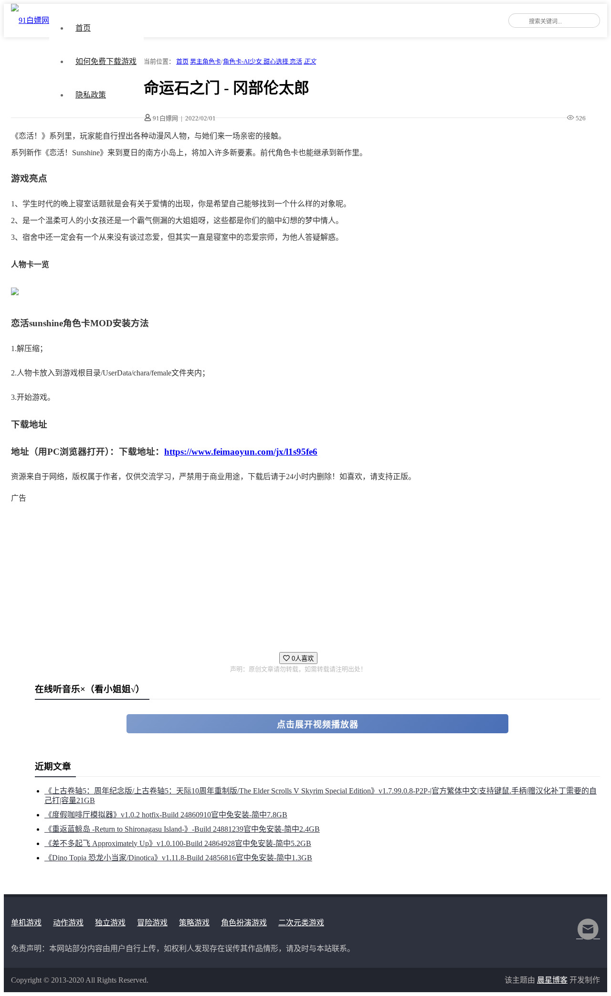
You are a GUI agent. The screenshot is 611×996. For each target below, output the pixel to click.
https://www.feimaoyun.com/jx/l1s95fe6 (240, 452)
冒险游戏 (152, 923)
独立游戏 (110, 923)
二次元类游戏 (301, 923)
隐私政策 (90, 95)
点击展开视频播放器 (317, 724)
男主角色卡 (205, 61)
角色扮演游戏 (244, 923)
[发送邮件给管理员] (588, 936)
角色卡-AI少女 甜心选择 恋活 (262, 61)
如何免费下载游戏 (106, 61)
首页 (83, 28)
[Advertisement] (297, 573)
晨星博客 (552, 980)
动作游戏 (68, 923)
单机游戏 (26, 923)
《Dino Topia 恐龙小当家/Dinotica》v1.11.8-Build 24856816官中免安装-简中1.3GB (178, 858)
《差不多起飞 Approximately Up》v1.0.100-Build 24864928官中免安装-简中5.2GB (177, 843)
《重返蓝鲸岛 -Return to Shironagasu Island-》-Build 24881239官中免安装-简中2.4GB (182, 829)
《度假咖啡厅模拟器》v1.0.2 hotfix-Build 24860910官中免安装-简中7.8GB (165, 815)
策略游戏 (194, 923)
